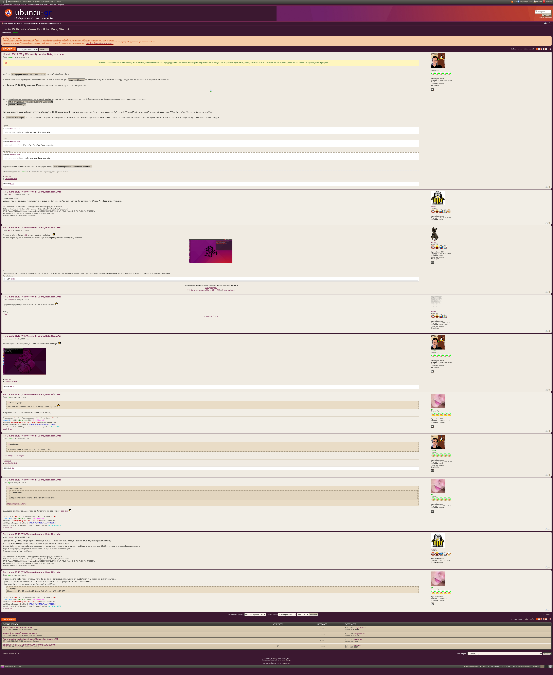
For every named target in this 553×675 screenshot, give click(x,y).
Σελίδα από (529, 49)
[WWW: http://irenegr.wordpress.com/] (432, 426)
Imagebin (61, 4)
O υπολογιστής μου (211, 316)
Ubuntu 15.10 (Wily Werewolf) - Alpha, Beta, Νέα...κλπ (36, 29)
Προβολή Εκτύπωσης (545, 23)
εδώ (25, 235)
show (12, 183)
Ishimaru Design (285, 660)
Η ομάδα (482, 666)
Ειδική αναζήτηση (545, 17)
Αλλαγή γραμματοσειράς (549, 23)
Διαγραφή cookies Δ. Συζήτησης (528, 666)
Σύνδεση (548, 1)
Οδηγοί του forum (228, 290)
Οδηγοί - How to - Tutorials (24, 4)
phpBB (275, 658)
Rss (515, 1)
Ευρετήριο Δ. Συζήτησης (13, 23)
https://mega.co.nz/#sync (13, 455)
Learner (10, 57)
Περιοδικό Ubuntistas (41, 4)
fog (9, 397)
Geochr (15, 32)
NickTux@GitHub (11, 179)
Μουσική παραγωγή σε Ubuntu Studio (20, 633)
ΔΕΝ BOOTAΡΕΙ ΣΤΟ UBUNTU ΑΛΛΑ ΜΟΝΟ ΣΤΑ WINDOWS (29, 645)
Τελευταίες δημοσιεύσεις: (235, 614)
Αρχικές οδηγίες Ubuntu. (52, 1)
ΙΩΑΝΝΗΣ (357, 645)
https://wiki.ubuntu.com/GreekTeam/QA (99, 43)
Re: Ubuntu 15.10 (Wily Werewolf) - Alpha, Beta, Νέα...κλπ (32, 191)
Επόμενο (546, 614)
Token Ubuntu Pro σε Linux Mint (17, 627)
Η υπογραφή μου (211, 288)
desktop (64, 511)
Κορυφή (549, 187)
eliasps (10, 299)
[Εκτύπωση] (547, 187)
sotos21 (10, 194)
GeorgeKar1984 (359, 634)
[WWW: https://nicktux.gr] (432, 89)
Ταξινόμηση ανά (272, 614)
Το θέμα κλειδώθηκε (8, 48)
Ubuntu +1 (57, 23)
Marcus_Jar (358, 639)
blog (4, 429)
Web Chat (53, 4)
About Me (7, 176)
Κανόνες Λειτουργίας (471, 666)
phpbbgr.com (286, 663)
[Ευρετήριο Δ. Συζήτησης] (28, 13)
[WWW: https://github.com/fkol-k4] (432, 262)
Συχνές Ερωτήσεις (526, 1)
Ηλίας (5, 314)
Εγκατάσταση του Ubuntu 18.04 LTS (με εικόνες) (26, 1)
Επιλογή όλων (15, 129)
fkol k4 (10, 230)
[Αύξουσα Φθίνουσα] (307, 614)
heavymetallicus (360, 628)
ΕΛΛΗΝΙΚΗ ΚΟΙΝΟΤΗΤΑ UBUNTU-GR (38, 23)
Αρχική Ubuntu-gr (8, 4)
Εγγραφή (539, 1)
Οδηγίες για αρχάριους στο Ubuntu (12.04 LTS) (203, 290)
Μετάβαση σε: (461, 654)
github (9, 429)
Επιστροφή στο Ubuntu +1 (12, 653)
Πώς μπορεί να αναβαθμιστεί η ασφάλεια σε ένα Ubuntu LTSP (30, 639)
